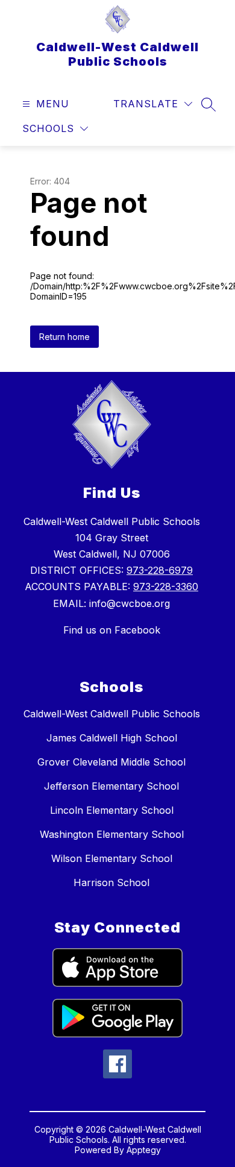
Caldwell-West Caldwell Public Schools (112, 714)
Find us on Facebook (111, 630)
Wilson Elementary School (111, 858)
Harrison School (111, 882)
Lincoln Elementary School (112, 810)
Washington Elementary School (112, 834)
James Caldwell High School (111, 738)
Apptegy (144, 1150)
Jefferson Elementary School (111, 786)
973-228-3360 (165, 586)
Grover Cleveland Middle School (111, 762)
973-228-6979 (160, 570)
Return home (64, 337)
